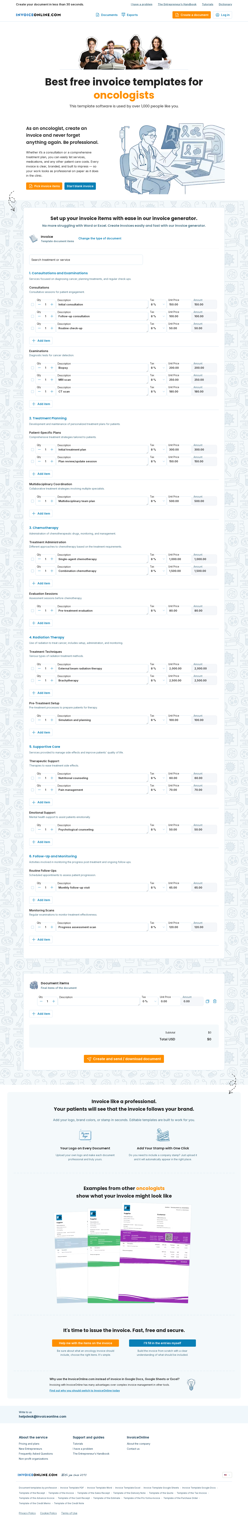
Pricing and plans (29, 1443)
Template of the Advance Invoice (36, 1498)
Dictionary (225, 4)
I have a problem (141, 4)
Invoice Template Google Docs (199, 1487)
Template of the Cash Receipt (74, 1498)
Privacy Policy (27, 1513)
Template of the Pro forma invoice (141, 1498)
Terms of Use (69, 1513)
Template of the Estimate (106, 1498)
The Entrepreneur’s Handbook (177, 4)
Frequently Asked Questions (36, 1453)
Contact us (133, 1448)
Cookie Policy (48, 1513)
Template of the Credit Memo (35, 1503)
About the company (138, 1443)
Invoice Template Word (99, 1487)
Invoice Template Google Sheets (161, 1487)
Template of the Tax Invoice (192, 1493)
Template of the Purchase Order (180, 1498)
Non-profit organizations (33, 1458)
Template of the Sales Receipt (93, 1493)
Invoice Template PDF (72, 1487)
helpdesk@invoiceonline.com (42, 1416)
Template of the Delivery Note (129, 1493)
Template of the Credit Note (69, 1503)
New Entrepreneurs (30, 1448)
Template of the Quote (161, 1493)
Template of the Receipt (32, 1493)
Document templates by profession (38, 1487)
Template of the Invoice (61, 1493)
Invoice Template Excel (127, 1487)
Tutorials (207, 4)
